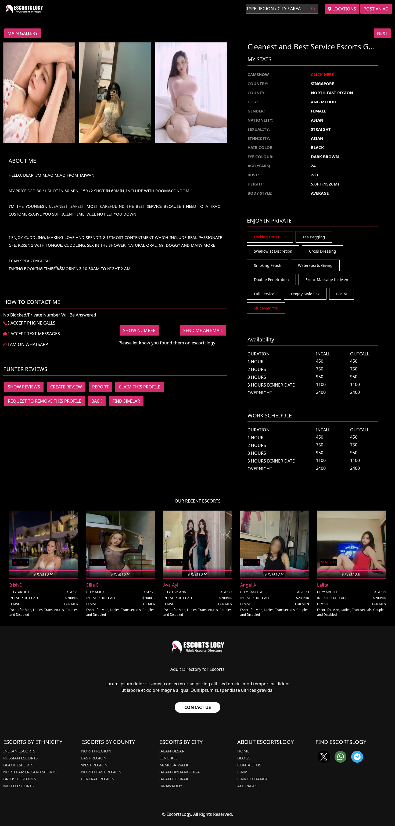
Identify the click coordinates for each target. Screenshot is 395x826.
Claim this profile (139, 387)
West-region (94, 764)
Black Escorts (18, 764)
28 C (315, 174)
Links (242, 771)
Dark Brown (325, 156)
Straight (321, 129)
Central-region (97, 778)
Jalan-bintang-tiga (179, 771)
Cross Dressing (322, 251)
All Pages (247, 785)
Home (243, 751)
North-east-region (101, 771)
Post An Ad (376, 9)
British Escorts (19, 778)
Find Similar (126, 401)
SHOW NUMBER (139, 330)
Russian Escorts (20, 757)
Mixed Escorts (18, 785)
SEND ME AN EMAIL (203, 330)
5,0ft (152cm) (325, 184)
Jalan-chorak (173, 778)
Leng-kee (168, 757)
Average (320, 193)
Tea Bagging (314, 236)
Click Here (322, 74)
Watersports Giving (315, 265)
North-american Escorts (29, 771)
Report (100, 387)
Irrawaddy (170, 785)
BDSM (341, 293)
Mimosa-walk (173, 764)
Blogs (243, 757)
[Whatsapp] (340, 757)
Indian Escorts (19, 751)
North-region (96, 751)
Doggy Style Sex (305, 293)
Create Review (66, 387)
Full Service (264, 293)
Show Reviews (24, 387)
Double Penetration (271, 279)
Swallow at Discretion (273, 251)
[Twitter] (324, 757)
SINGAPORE (322, 83)
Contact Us (197, 707)
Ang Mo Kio (323, 101)
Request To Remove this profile (44, 401)
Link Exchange (252, 778)
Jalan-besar (171, 751)
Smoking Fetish (267, 265)
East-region (93, 757)
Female (318, 111)
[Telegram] (357, 757)
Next (382, 33)
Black (317, 147)
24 (313, 165)
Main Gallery (23, 33)
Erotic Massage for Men (327, 279)
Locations (343, 9)
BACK (96, 401)
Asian (317, 120)
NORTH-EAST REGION (332, 92)
